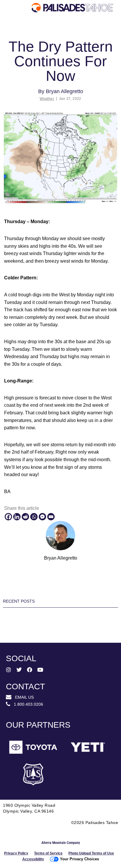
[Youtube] (40, 669)
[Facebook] (8, 516)
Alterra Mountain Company (60, 843)
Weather (47, 99)
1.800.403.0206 (26, 704)
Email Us (22, 697)
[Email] (51, 516)
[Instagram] (8, 669)
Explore (19, 31)
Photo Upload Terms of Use (91, 853)
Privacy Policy (16, 853)
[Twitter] (19, 669)
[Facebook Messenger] (42, 516)
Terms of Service (48, 853)
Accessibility (33, 859)
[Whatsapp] (34, 516)
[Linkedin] (17, 516)
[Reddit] (25, 516)
